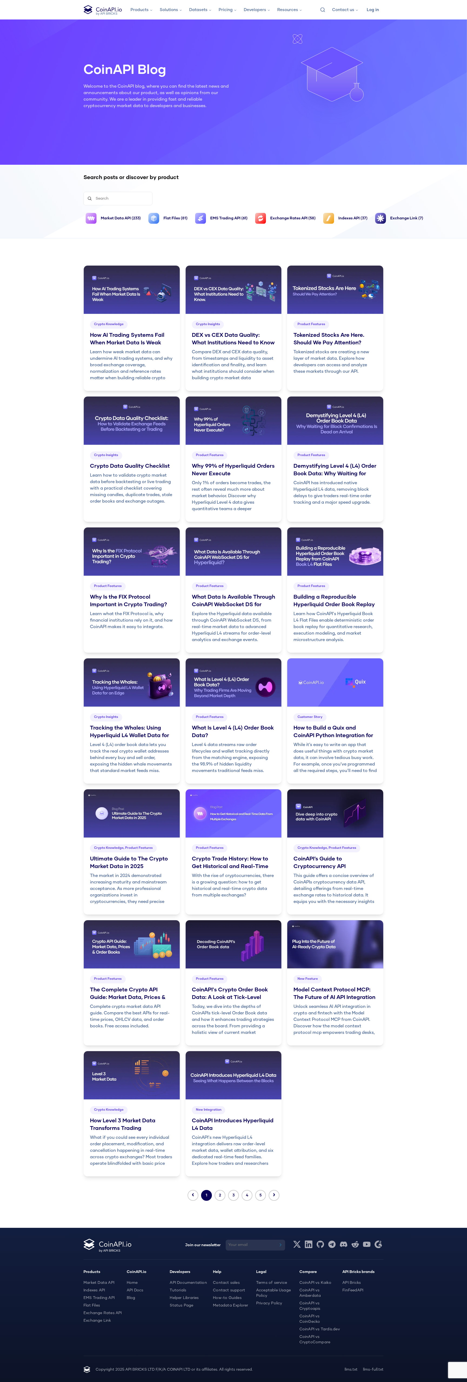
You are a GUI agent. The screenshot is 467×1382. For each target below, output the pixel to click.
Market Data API (99, 1283)
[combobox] (322, 10)
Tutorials (178, 1290)
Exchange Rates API (103, 1313)
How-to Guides (227, 1298)
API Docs (135, 1290)
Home (132, 1283)
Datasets (198, 10)
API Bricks (351, 1283)
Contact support (229, 1290)
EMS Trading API (99, 1298)
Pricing (226, 10)
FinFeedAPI (352, 1290)
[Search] (322, 10)
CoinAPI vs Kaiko (315, 1283)
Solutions (169, 10)
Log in (373, 10)
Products (140, 10)
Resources (287, 10)
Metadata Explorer (230, 1305)
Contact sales (226, 1283)
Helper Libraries (184, 1298)
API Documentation (188, 1283)
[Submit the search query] (90, 198)
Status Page (181, 1305)
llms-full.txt (373, 1369)
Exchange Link (97, 1320)
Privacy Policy (269, 1303)
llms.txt (351, 1369)
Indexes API (94, 1290)
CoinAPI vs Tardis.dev (319, 1329)
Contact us (343, 10)
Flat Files (92, 1305)
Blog (131, 1298)
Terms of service (271, 1283)
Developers (255, 10)
